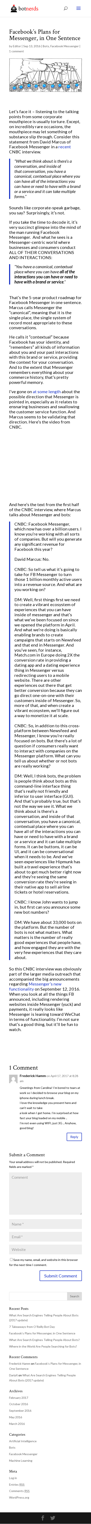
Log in (13, 1478)
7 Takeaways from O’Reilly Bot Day (32, 1326)
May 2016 (15, 1417)
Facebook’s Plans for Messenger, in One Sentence (42, 1333)
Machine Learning (20, 1460)
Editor (17, 46)
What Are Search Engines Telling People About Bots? (44, 1340)
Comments (19, 1491)
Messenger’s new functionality (35, 986)
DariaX (13, 1375)
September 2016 (20, 1410)
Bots (46, 46)
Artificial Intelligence (23, 1441)
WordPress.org (19, 1497)
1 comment (16, 51)
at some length (47, 391)
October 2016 (18, 1404)
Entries (17, 1484)
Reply (74, 1137)
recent (64, 146)
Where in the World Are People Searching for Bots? (43, 1346)
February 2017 (18, 1397)
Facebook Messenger (64, 46)
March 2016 (17, 1423)
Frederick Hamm (33, 1076)
